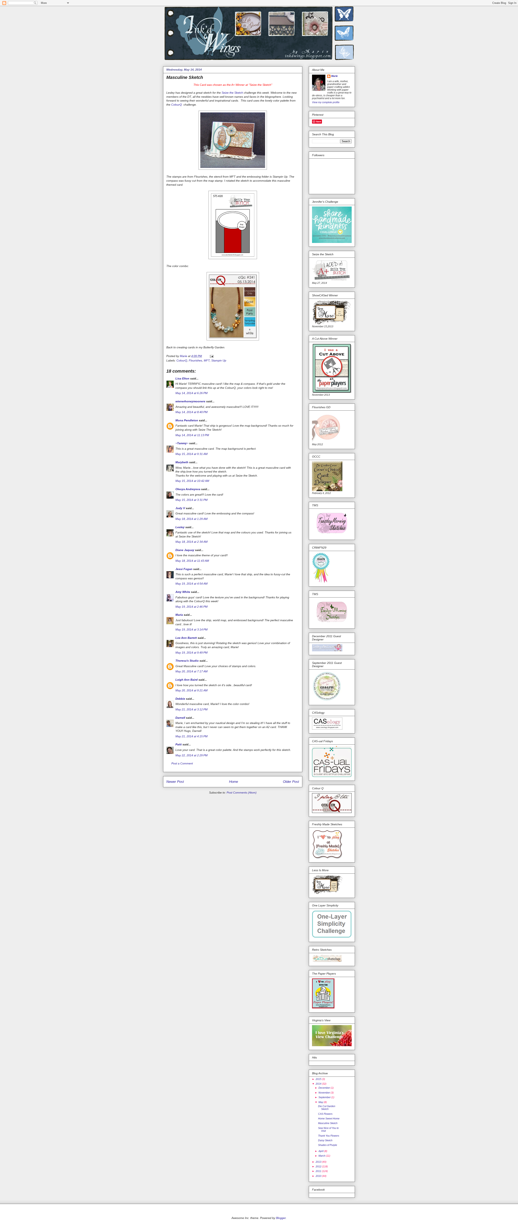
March (322, 1155)
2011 (319, 1171)
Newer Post (175, 782)
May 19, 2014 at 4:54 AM (191, 583)
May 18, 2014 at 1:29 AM (191, 518)
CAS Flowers (325, 1114)
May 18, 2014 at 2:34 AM (191, 541)
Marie (334, 76)
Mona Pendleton (186, 420)
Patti (178, 744)
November (324, 1092)
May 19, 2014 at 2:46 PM (191, 606)
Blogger (281, 1218)
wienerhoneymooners (190, 401)
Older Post (291, 782)
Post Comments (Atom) (242, 792)
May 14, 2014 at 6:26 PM (191, 393)
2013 (319, 1161)
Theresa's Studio (187, 660)
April (321, 1151)
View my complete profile (326, 102)
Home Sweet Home (329, 1118)
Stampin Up (218, 360)
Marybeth (181, 462)
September (324, 1097)
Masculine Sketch (328, 1123)
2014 (319, 1083)
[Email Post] (211, 356)
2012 (319, 1166)
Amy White (182, 591)
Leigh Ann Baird (186, 679)
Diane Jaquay (184, 550)
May (321, 1102)
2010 (319, 1176)
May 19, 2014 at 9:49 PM (191, 652)
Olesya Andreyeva (187, 489)
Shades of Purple (327, 1145)
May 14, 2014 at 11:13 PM (192, 435)
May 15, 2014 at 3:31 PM (191, 499)
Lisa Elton (182, 378)
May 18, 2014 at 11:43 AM (192, 560)
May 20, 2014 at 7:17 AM (191, 671)
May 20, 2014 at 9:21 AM (191, 690)
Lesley (180, 527)
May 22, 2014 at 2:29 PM (191, 755)
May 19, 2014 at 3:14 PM (191, 629)
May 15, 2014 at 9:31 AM (191, 454)
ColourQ (177, 104)
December (324, 1087)
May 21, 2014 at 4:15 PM (191, 736)
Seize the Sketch (232, 92)
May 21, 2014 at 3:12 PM (191, 709)
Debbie (180, 698)
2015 (319, 1079)
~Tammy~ (181, 443)
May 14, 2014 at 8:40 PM (191, 412)
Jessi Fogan (183, 569)
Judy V (180, 508)
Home (233, 782)
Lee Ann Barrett (186, 637)
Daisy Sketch (325, 1140)
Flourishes (195, 360)
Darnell (180, 717)
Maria (179, 614)
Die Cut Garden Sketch (326, 1107)
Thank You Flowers (328, 1135)
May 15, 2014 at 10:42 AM (192, 480)
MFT (207, 360)
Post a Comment (182, 763)
